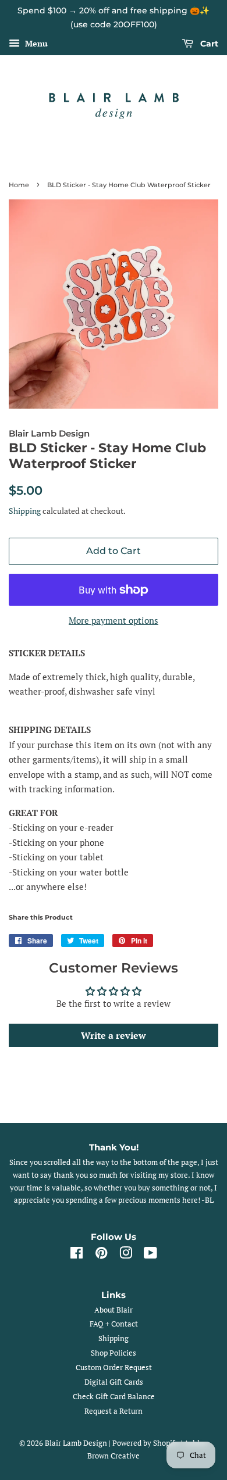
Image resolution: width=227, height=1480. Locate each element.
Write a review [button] (113, 1035)
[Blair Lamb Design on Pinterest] (101, 1255)
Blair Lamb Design (76, 1443)
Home (19, 185)
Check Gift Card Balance (114, 1397)
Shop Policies (113, 1353)
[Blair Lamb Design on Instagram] (125, 1255)
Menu (35, 43)
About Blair (113, 1310)
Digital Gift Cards (113, 1382)
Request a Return (113, 1411)
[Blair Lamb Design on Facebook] (76, 1255)
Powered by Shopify (145, 1443)
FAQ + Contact (114, 1324)
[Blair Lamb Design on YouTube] (150, 1255)
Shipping (25, 510)
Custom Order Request (114, 1367)
